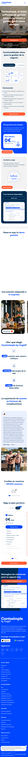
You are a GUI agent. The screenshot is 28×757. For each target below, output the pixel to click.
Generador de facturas (6, 704)
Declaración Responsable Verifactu (9, 755)
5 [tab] (15, 495)
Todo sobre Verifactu (6, 720)
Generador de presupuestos (7, 702)
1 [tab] (9, 495)
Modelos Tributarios (5, 678)
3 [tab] (15, 558)
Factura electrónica (5, 672)
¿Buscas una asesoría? (6, 713)
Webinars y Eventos (5, 693)
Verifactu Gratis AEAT (6, 724)
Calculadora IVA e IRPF (6, 696)
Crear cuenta (4, 737)
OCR (2, 667)
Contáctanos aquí (5, 742)
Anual (18, 508)
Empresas (3, 722)
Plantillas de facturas (6, 698)
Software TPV (4, 676)
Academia (3, 691)
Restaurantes (6, 331)
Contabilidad (4, 680)
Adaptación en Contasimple (7, 726)
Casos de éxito (4, 689)
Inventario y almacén (6, 674)
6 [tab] (17, 495)
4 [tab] (14, 495)
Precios (2, 740)
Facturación (3, 665)
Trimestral (11, 508)
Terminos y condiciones (6, 753)
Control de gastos (5, 669)
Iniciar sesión (4, 735)
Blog (2, 687)
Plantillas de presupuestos (7, 700)
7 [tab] (18, 495)
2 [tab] (11, 495)
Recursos (3, 728)
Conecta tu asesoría (6, 711)
